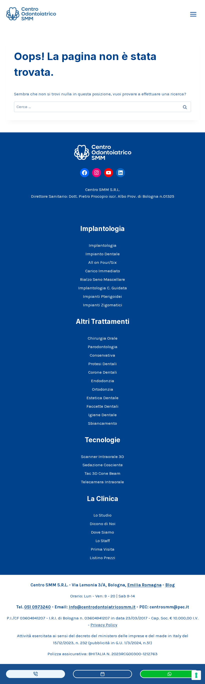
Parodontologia (103, 346)
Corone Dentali (102, 372)
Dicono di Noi (103, 523)
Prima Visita (102, 549)
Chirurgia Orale (103, 338)
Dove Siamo (102, 532)
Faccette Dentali (102, 406)
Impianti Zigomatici (102, 304)
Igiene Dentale (102, 414)
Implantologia (102, 245)
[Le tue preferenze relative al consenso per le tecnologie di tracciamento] (196, 675)
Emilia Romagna (144, 584)
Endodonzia (102, 380)
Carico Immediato (102, 270)
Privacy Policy (103, 624)
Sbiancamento (102, 423)
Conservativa (102, 355)
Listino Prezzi (102, 557)
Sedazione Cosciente (102, 464)
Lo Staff (103, 540)
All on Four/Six (102, 262)
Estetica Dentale (102, 397)
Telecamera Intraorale (102, 481)
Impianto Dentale (103, 253)
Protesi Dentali (102, 363)
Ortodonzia (102, 389)
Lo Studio (103, 515)
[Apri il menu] (193, 14)
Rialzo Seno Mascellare (102, 279)
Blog (170, 584)
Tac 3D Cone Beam (102, 473)
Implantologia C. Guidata (102, 287)
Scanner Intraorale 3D (102, 456)
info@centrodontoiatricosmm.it (102, 606)
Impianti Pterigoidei (102, 296)
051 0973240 (37, 606)
